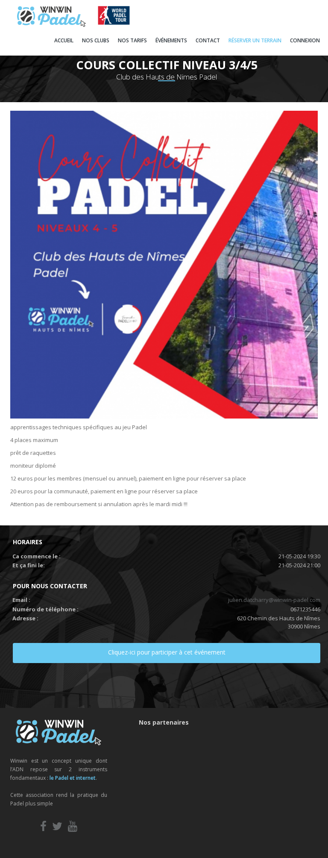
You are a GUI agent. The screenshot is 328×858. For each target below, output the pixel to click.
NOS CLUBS (95, 40)
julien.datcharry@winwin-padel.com (274, 600)
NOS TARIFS (132, 40)
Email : (21, 600)
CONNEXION (305, 40)
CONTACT (208, 40)
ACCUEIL (63, 40)
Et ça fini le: (28, 565)
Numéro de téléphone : (45, 609)
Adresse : (25, 618)
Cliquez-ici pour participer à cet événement (167, 652)
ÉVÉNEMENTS (171, 40)
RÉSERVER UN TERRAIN (254, 40)
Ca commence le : (36, 556)
